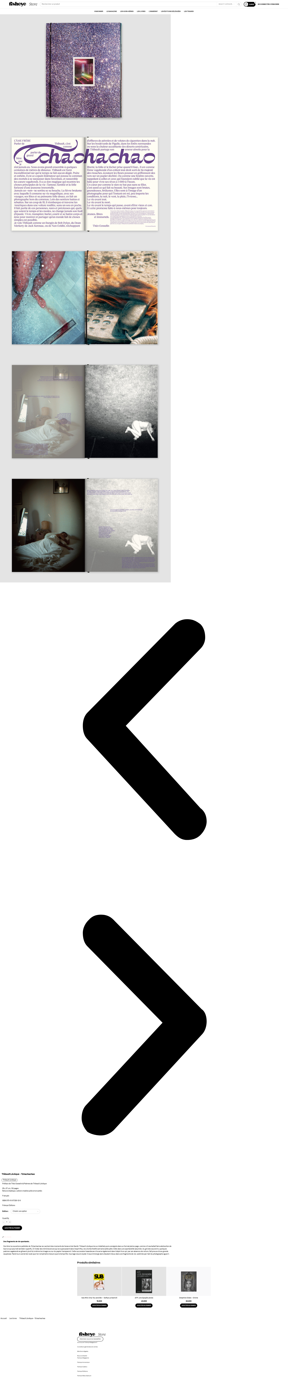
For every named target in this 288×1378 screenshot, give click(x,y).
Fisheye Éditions (82, 1371)
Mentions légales (82, 1351)
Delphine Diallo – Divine (188, 1298)
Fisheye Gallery (82, 1366)
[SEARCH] (238, 4)
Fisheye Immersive (83, 1362)
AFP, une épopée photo (144, 1298)
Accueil (4, 1318)
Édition (5, 1211)
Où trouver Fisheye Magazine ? (87, 1342)
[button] (99, 1305)
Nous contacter (82, 1355)
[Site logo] (23, 4)
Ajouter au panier (12, 1228)
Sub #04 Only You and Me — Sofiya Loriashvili (99, 1298)
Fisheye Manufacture (84, 1375)
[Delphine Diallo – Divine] (188, 1281)
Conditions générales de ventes (87, 1347)
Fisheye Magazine (83, 1358)
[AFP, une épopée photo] (144, 1281)
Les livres (13, 1318)
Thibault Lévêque (9, 1180)
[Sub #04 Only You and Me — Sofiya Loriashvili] (99, 1281)
